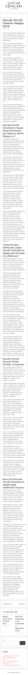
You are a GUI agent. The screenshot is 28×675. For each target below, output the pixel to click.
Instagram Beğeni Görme (9, 658)
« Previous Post (7, 604)
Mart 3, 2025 (6, 626)
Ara (4, 640)
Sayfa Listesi (6, 663)
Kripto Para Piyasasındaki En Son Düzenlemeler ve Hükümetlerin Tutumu (19, 624)
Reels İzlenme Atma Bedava (10, 661)
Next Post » (22, 604)
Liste (4, 659)
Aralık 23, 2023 (6, 29)
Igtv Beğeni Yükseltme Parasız (11, 656)
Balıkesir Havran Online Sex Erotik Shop (7, 620)
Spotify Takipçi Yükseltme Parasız (11, 665)
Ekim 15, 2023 (18, 633)
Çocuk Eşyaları (14, 5)
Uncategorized (7, 17)
